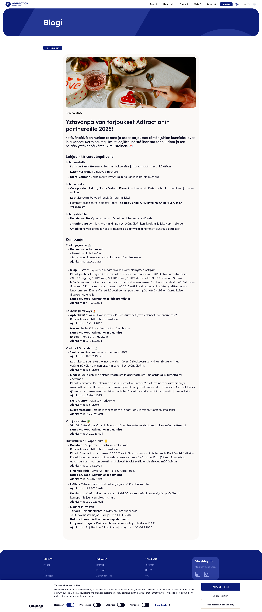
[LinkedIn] (198, 574)
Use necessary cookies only (220, 605)
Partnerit (184, 4)
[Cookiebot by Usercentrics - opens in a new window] (36, 607)
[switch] (97, 605)
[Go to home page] (16, 4)
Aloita (226, 4)
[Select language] (254, 4)
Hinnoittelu (168, 4)
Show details (160, 605)
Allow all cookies (221, 587)
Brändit (154, 4)
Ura (45, 570)
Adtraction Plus (104, 575)
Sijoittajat (48, 575)
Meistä (197, 4)
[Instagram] (206, 574)
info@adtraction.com (205, 567)
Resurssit (211, 4)
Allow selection (220, 596)
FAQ (147, 575)
